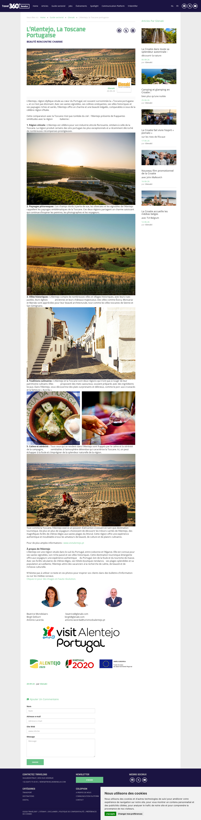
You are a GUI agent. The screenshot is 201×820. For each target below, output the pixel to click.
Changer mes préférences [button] (130, 814)
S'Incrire (89, 780)
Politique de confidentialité (71, 811)
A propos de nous (83, 792)
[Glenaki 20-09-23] (123, 91)
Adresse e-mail (34, 716)
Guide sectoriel (58, 6)
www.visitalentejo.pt (73, 542)
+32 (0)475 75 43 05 (30, 782)
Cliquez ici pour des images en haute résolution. (51, 578)
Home (35, 6)
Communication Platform (113, 6)
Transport (27, 792)
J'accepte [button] (110, 814)
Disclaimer (52, 811)
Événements (81, 6)
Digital (26, 800)
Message (31, 736)
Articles (44, 6)
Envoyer (35, 762)
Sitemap (42, 811)
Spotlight (94, 6)
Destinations (28, 796)
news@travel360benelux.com (53, 782)
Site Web (31, 726)
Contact (80, 800)
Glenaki (71, 17)
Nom (29, 706)
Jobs (70, 6)
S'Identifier (133, 6)
